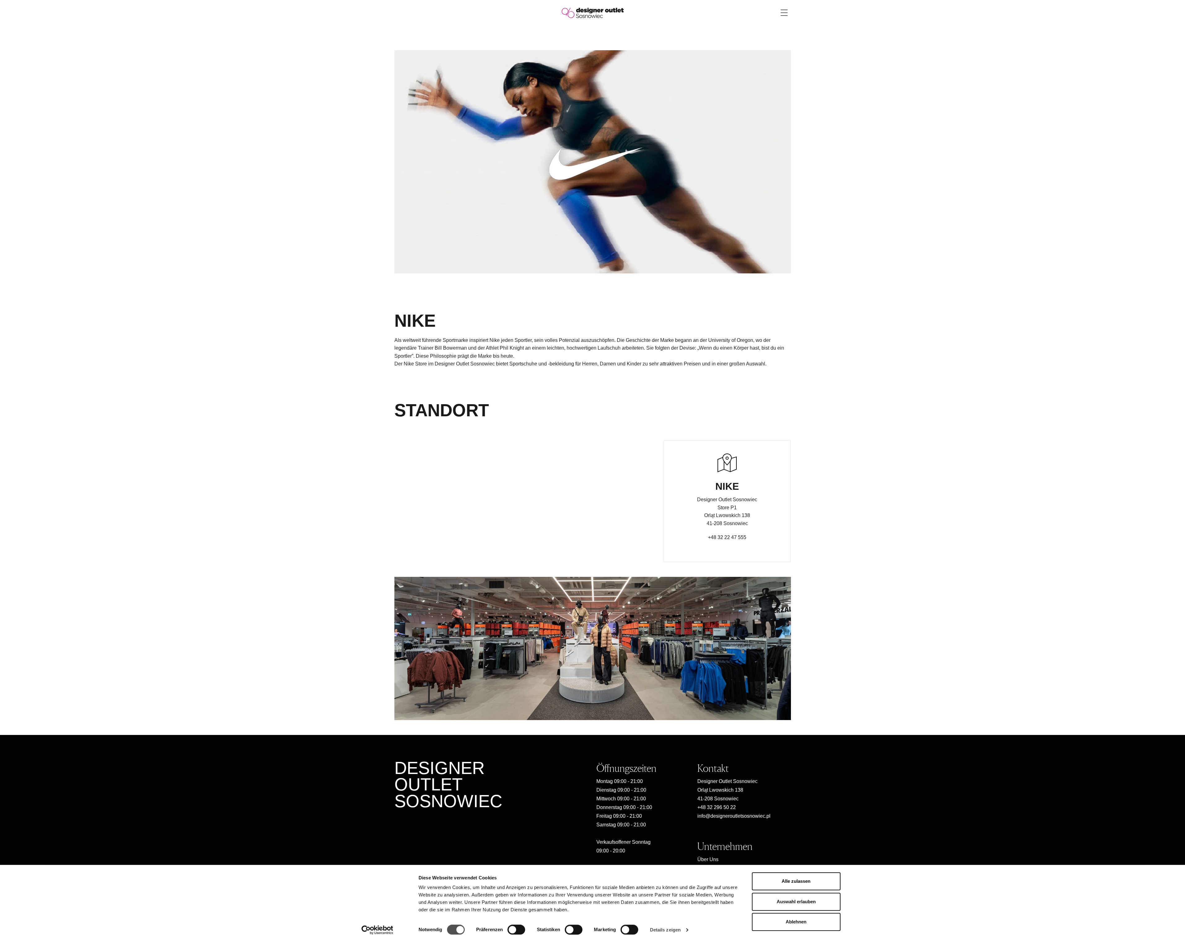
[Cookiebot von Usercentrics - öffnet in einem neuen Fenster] (377, 930)
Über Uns (707, 859)
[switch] (516, 930)
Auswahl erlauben (796, 901)
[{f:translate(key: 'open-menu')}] (784, 12)
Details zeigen (665, 929)
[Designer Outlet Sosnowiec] (593, 12)
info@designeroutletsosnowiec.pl (733, 816)
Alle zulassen (796, 881)
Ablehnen (796, 921)
